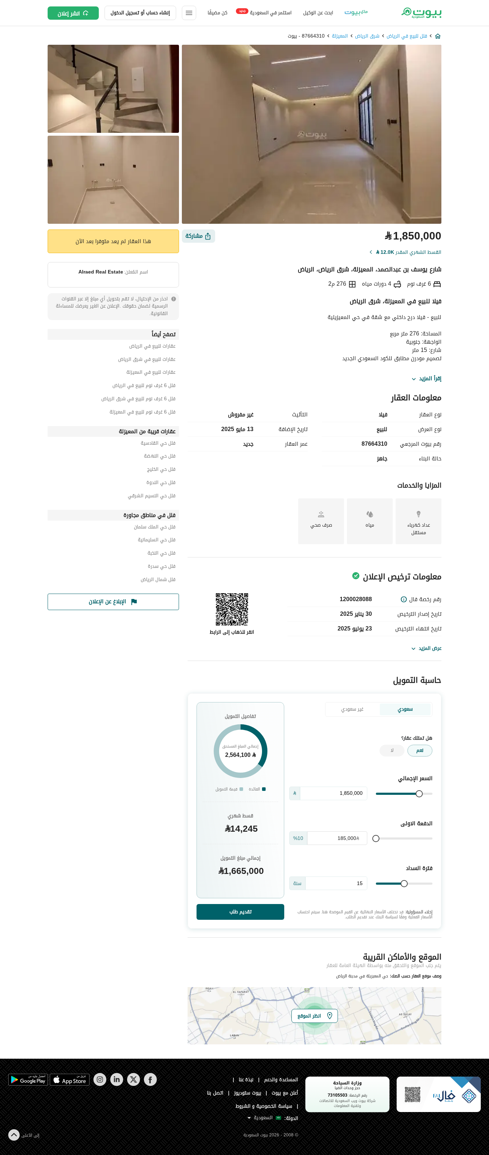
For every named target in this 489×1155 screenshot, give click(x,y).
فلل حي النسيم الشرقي (151, 497)
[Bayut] (421, 13)
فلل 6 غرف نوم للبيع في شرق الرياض (138, 399)
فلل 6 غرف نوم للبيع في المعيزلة (142, 413)
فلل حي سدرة (161, 567)
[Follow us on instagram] (99, 1084)
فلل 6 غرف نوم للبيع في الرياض (143, 386)
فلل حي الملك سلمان (154, 528)
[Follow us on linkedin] (116, 1084)
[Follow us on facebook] (150, 1084)
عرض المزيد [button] (430, 648)
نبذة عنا (246, 1079)
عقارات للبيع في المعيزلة (150, 373)
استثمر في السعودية (265, 12)
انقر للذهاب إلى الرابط (232, 632)
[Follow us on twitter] (133, 1084)
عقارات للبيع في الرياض (152, 347)
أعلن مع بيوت (285, 1093)
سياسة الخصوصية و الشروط (264, 1106)
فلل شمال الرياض (158, 580)
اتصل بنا (215, 1093)
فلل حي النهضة (159, 457)
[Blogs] (356, 13)
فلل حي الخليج (161, 470)
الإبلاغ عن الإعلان (107, 601)
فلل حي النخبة (161, 554)
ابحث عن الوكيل (318, 13)
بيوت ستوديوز (247, 1093)
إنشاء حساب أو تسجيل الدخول (140, 13)
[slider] (419, 793)
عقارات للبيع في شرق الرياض (146, 360)
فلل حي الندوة (160, 483)
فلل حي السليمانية (156, 541)
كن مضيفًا (217, 13)
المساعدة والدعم (281, 1079)
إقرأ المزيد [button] (430, 378)
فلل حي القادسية (158, 444)
